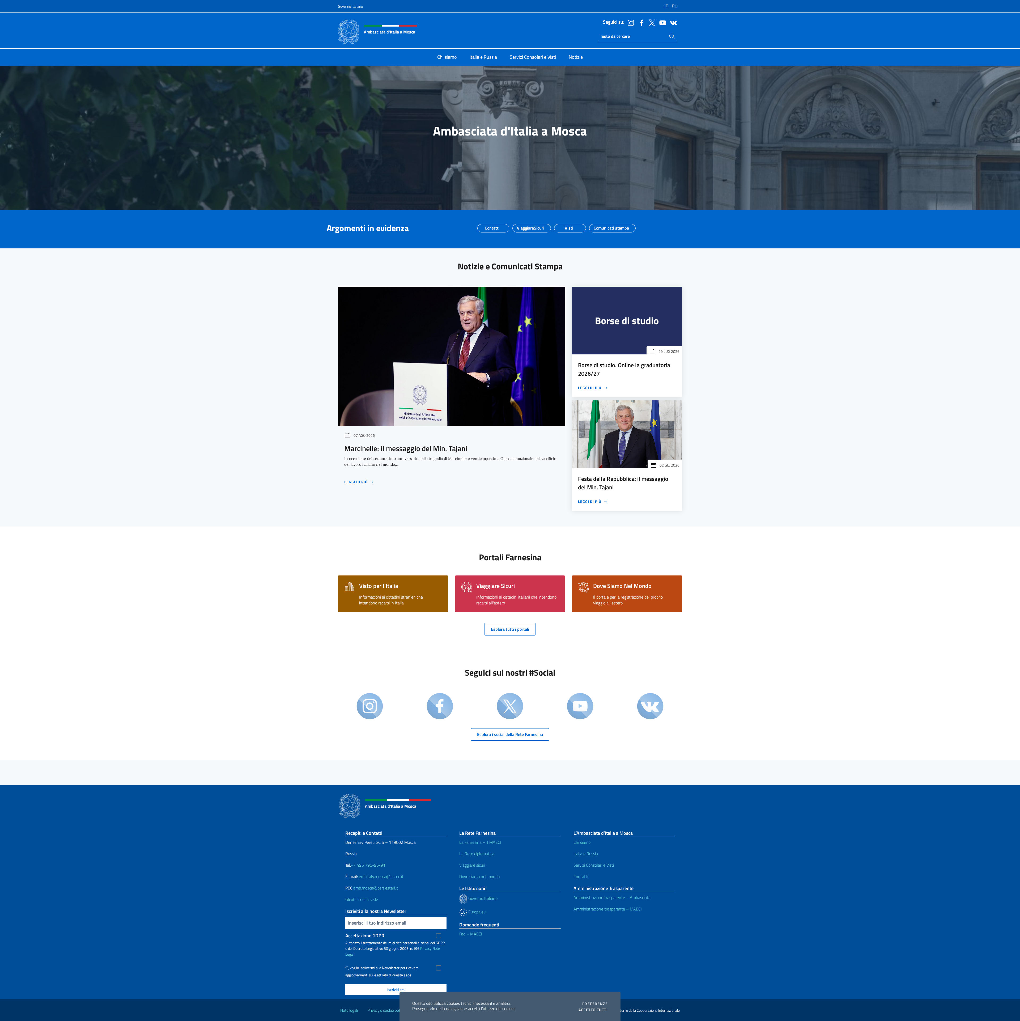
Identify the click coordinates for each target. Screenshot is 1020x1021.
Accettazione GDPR (364, 935)
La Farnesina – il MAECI (480, 842)
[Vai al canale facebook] (640, 22)
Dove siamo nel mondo (479, 876)
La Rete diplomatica (476, 853)
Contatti (492, 226)
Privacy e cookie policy (385, 1010)
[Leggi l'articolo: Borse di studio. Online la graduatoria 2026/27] (627, 320)
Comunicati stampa (611, 226)
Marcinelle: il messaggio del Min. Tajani (405, 448)
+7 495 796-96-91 (368, 865)
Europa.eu (476, 912)
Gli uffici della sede (361, 899)
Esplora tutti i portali (510, 629)
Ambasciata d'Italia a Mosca (510, 131)
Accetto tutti (593, 1010)
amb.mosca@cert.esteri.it (375, 888)
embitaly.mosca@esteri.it (381, 876)
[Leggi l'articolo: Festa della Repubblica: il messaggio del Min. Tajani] (627, 434)
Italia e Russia (585, 853)
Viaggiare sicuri (472, 865)
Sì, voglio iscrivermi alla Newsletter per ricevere (382, 968)
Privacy (426, 948)
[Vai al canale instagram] (629, 22)
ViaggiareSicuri (530, 226)
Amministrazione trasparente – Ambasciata (612, 897)
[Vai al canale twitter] (650, 22)
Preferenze (595, 1004)
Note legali (349, 1010)
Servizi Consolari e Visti (593, 865)
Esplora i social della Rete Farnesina (510, 734)
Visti (569, 226)
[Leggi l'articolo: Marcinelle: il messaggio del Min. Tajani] (451, 356)
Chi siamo (581, 842)
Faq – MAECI (470, 934)
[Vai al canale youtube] (661, 22)
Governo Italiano (350, 6)
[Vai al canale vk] (672, 22)
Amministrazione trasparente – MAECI (607, 909)
